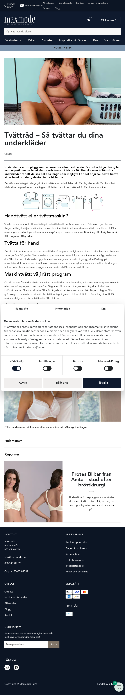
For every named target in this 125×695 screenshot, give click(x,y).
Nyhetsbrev (48, 3)
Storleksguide (65, 3)
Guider (8, 154)
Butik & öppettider (76, 542)
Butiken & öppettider (98, 3)
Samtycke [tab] (21, 308)
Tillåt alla (102, 382)
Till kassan (107, 20)
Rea (95, 40)
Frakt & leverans (75, 560)
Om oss (46, 8)
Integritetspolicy (75, 566)
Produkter (11, 40)
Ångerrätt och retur (77, 548)
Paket (32, 40)
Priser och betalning (77, 571)
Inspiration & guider (73, 40)
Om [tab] (103, 308)
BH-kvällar (10, 603)
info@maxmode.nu (15, 557)
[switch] (47, 368)
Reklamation (73, 554)
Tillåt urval (62, 382)
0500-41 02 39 (12, 563)
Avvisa (23, 382)
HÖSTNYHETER (62, 48)
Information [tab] (62, 308)
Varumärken (112, 40)
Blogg (58, 8)
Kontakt (80, 3)
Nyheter (47, 40)
